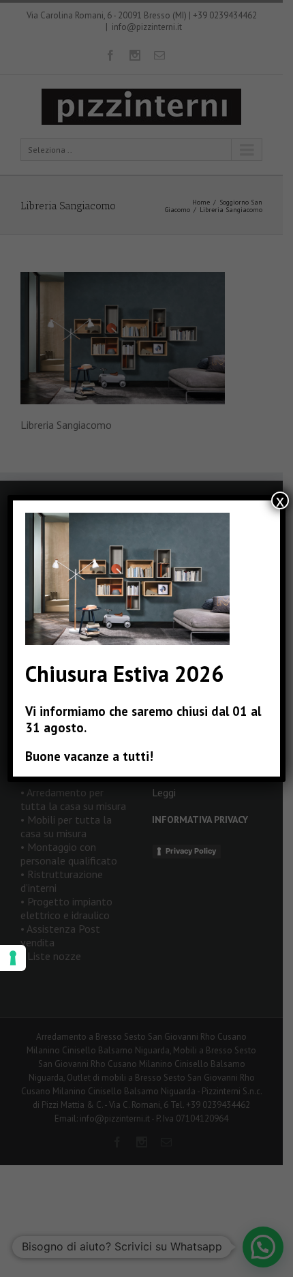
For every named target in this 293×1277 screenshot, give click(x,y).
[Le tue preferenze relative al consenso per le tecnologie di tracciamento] (13, 958)
